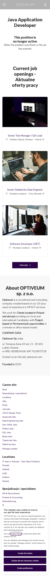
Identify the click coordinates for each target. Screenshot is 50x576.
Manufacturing (9, 501)
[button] (45, 4)
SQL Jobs (6, 432)
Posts (4, 405)
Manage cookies (9, 448)
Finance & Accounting (12, 497)
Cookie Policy (15, 534)
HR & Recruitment (11, 493)
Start (4, 389)
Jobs (4, 401)
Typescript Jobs (9, 440)
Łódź (4, 473)
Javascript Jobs (9, 417)
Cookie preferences (25, 568)
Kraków (5, 477)
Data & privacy (9, 444)
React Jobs (7, 436)
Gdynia (5, 481)
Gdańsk (5, 469)
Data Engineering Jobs (12, 420)
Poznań (5, 465)
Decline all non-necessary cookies (25, 560)
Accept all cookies (25, 553)
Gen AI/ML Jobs (9, 424)
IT (3, 505)
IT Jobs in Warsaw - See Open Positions (21, 461)
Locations (6, 397)
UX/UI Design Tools (11, 413)
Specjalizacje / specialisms (14, 393)
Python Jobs (8, 428)
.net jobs (6, 409)
